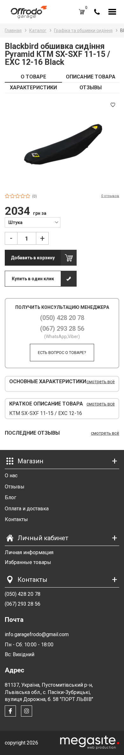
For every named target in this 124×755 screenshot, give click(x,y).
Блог (10, 497)
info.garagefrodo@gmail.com (37, 634)
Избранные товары (28, 562)
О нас (11, 476)
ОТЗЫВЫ (90, 88)
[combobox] (32, 222)
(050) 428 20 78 (62, 318)
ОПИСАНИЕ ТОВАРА (90, 77)
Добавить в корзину (33, 257)
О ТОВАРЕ (33, 77)
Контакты (16, 519)
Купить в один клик (33, 278)
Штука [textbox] (15, 222)
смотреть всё (100, 381)
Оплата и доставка (27, 509)
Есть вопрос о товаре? (62, 352)
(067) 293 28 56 (62, 328)
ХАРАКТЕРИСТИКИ (33, 88)
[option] (62, 143)
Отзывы (14, 487)
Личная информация (29, 552)
